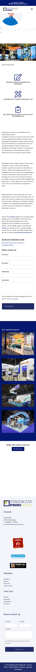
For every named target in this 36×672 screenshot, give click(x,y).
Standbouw (7, 579)
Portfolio (6, 597)
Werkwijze (7, 599)
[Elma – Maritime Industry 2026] (18, 371)
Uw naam (5, 254)
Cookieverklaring (14, 667)
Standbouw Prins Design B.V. (17, 665)
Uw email (5, 263)
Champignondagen (7, 245)
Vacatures (7, 603)
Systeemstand (8, 586)
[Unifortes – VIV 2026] (18, 423)
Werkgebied (7, 601)
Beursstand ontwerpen (17, 243)
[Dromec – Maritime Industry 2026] (18, 397)
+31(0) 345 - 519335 (18, 2)
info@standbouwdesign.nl (23, 232)
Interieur (6, 581)
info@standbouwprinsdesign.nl (14, 524)
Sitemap (22, 667)
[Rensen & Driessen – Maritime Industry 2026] (18, 345)
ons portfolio (11, 217)
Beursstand (5, 243)
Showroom (7, 583)
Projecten (18, 449)
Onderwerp (5, 271)
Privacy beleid (14, 299)
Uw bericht (5, 280)
